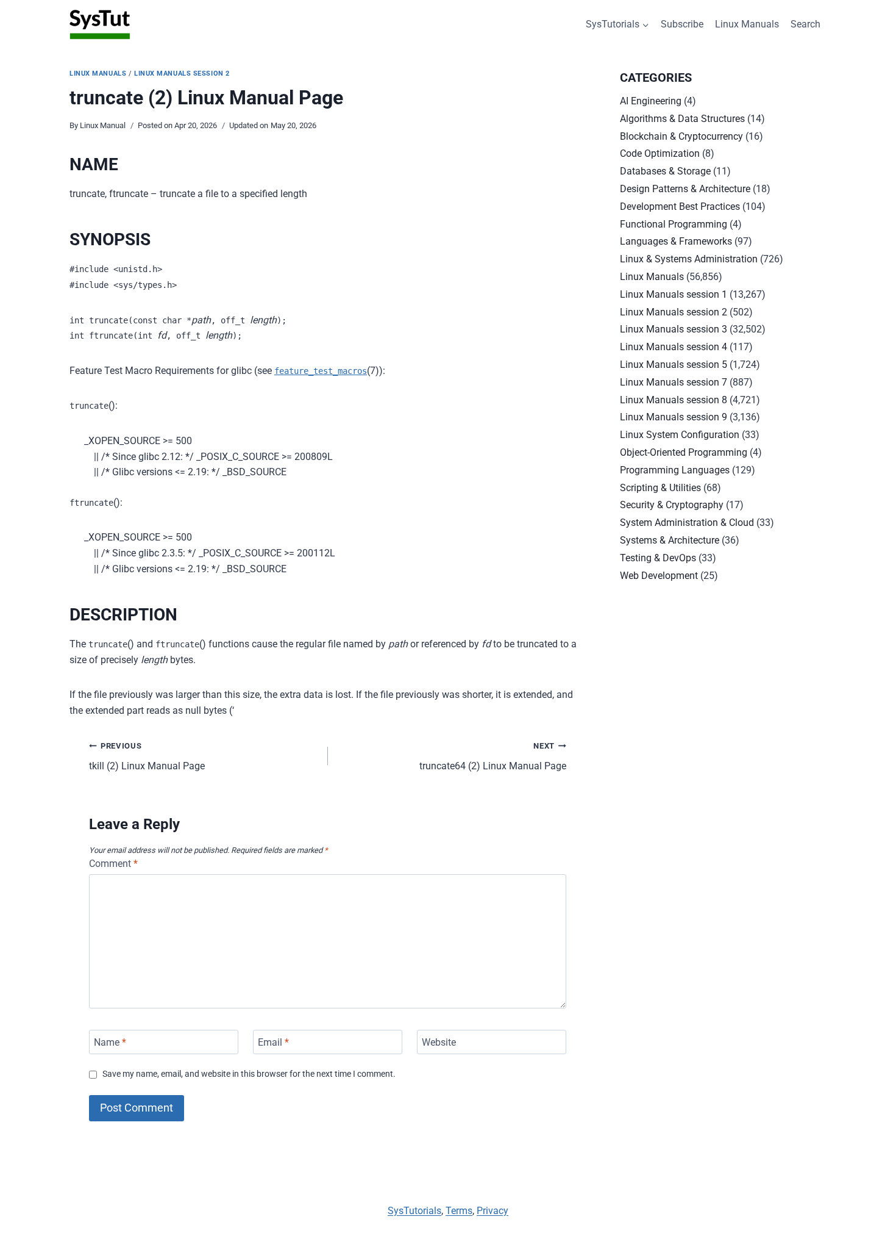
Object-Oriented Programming (683, 452)
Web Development (659, 575)
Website (439, 1042)
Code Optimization (660, 153)
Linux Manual (103, 125)
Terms (459, 1210)
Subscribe (682, 24)
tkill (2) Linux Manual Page (147, 756)
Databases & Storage (665, 171)
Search (805, 24)
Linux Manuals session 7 (673, 382)
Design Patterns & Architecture (685, 189)
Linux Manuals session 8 (673, 400)
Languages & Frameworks (676, 241)
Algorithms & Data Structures (682, 118)
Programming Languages (675, 470)
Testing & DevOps (658, 558)
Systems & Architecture (669, 540)
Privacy (492, 1210)
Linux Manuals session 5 (673, 364)
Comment (113, 863)
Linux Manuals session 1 (673, 294)
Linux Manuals (747, 24)
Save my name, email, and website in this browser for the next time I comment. (249, 1074)
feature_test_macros (320, 371)
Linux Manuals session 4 (673, 347)
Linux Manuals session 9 (673, 417)
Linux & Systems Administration (689, 259)
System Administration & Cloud (687, 522)
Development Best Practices (680, 206)
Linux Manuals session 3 (673, 329)
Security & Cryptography (672, 505)
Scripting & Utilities (660, 488)
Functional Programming (673, 224)
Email (273, 1042)
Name (110, 1042)
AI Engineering (650, 101)
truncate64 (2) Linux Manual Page (492, 756)
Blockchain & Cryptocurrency (681, 136)
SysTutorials (414, 1210)
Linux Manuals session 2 (182, 73)
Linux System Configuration (679, 434)
